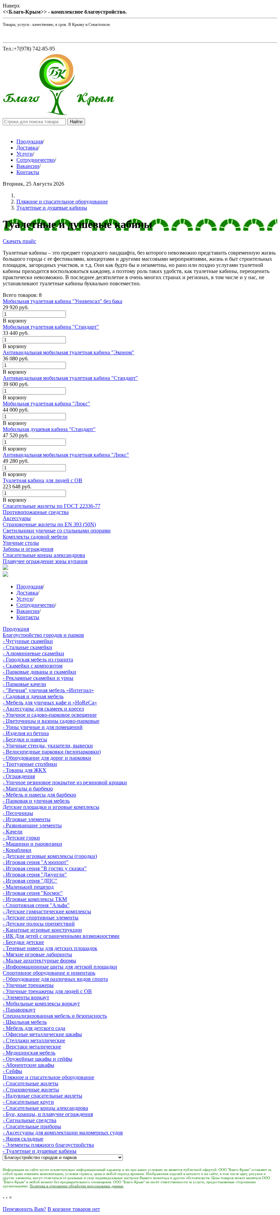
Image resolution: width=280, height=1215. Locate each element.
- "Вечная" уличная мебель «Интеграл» (48, 690)
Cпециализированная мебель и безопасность (55, 1016)
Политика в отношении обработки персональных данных (77, 1186)
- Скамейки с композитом (32, 666)
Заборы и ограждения (28, 549)
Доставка (27, 148)
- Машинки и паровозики (32, 844)
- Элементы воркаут (26, 997)
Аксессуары (17, 518)
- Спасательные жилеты (30, 1083)
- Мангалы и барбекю (28, 788)
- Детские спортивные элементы (41, 917)
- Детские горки (21, 838)
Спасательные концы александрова (44, 555)
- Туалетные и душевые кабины (39, 1151)
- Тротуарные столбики (30, 764)
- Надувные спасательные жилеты (42, 1096)
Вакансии (27, 166)
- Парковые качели (24, 684)
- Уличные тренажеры (28, 985)
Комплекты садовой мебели (35, 537)
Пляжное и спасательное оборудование (62, 201)
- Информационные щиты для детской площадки (60, 967)
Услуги (24, 154)
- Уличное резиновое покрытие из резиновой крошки (65, 782)
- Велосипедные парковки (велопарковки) (52, 752)
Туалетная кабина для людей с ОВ (42, 480)
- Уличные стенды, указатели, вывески (48, 745)
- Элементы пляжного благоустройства (48, 1145)
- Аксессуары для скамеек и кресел (43, 709)
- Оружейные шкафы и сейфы (37, 1059)
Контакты (27, 172)
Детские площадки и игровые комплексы (51, 807)
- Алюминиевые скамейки (33, 653)
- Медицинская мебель (29, 1053)
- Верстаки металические (32, 1046)
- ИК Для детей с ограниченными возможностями (61, 936)
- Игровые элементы (27, 819)
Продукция (29, 141)
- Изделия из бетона (26, 733)
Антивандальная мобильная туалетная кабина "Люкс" (66, 455)
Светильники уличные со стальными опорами (57, 530)
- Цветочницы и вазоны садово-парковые (51, 721)
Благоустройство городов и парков (43, 635)
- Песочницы (18, 813)
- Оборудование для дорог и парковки (47, 758)
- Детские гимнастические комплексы (47, 911)
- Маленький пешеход (28, 887)
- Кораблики (17, 850)
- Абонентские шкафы (28, 1065)
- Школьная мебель (25, 1022)
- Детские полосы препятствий (39, 924)
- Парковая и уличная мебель (36, 801)
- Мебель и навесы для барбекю (39, 795)
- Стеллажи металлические (34, 1040)
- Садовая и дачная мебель (33, 696)
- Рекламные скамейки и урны (38, 678)
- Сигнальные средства (29, 1120)
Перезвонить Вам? (24, 1209)
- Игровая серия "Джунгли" (35, 874)
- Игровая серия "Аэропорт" (36, 862)
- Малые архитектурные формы (39, 960)
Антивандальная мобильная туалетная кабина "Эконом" (68, 352)
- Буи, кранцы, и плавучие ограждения (48, 1114)
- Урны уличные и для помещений (43, 727)
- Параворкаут (19, 1010)
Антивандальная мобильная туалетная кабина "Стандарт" (70, 378)
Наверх (11, 6)
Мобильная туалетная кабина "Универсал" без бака (62, 301)
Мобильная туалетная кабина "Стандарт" (51, 327)
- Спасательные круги (28, 1102)
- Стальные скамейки (27, 647)
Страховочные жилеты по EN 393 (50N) (49, 524)
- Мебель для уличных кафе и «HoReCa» (50, 702)
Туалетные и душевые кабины (51, 208)
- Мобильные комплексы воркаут (41, 1003)
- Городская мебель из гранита (38, 659)
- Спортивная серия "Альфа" (36, 905)
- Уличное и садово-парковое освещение (50, 715)
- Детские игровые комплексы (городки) (50, 856)
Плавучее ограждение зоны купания (45, 561)
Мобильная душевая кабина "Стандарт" (49, 429)
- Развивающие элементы (32, 825)
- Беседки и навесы (25, 739)
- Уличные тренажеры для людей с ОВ (47, 991)
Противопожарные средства (36, 512)
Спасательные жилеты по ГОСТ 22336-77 (51, 506)
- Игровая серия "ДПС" (30, 881)
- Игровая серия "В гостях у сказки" (45, 868)
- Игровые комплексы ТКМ (35, 899)
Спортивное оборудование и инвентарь (49, 973)
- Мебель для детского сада (34, 1028)
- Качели (13, 831)
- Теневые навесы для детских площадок (50, 948)
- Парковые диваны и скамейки (39, 672)
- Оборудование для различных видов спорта (55, 979)
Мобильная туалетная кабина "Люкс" (46, 403)
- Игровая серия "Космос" (33, 893)
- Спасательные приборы (32, 1126)
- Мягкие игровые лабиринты (37, 954)
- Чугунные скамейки (28, 641)
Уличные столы (21, 543)
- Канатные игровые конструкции (42, 930)
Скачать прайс (19, 241)
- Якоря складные (23, 1139)
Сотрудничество (35, 160)
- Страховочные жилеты (31, 1089)
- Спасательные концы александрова (45, 1108)
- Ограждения (19, 776)
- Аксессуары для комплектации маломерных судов (63, 1132)
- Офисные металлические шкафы (42, 1034)
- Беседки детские (23, 942)
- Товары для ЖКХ (24, 770)
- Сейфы (12, 1071)
